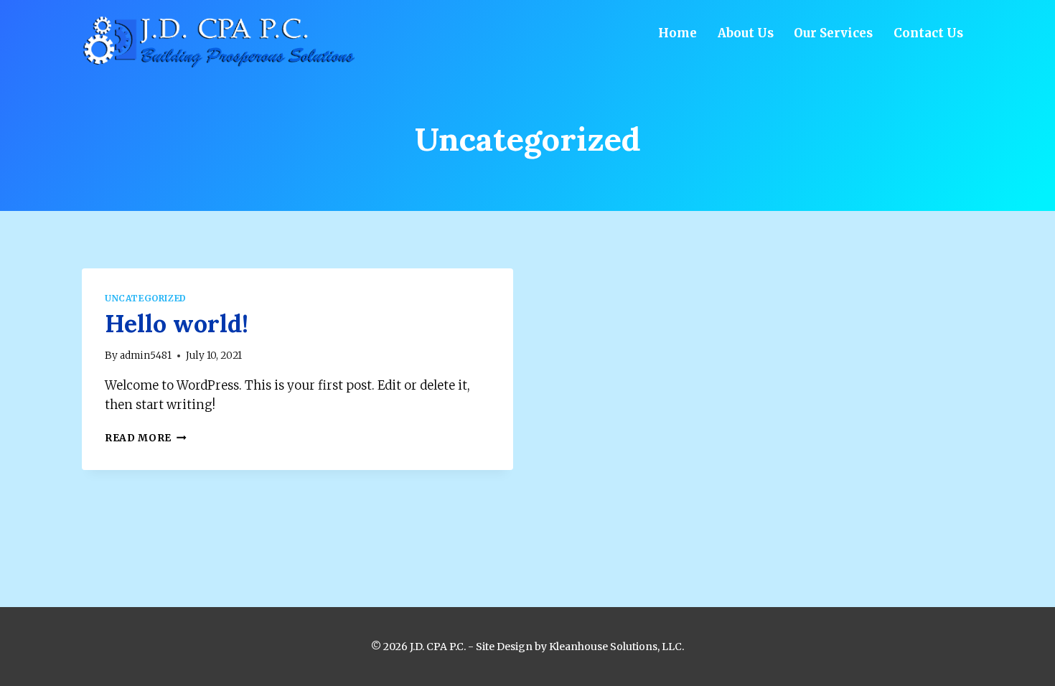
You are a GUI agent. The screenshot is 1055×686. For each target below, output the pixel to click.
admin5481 (146, 355)
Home (677, 33)
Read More (146, 438)
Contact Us (928, 33)
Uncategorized (146, 298)
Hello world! (176, 323)
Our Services (833, 33)
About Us (746, 33)
